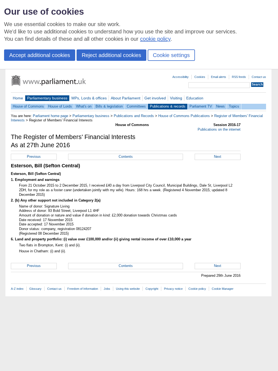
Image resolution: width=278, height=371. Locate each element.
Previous (34, 157)
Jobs (107, 288)
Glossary (35, 288)
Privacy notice (173, 288)
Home (18, 98)
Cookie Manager (222, 288)
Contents (126, 157)
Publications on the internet (219, 129)
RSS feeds (239, 76)
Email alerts (218, 76)
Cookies (199, 76)
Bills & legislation (109, 106)
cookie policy (155, 39)
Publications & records (167, 106)
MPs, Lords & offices (89, 98)
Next (217, 157)
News (220, 106)
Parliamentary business (47, 98)
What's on (83, 106)
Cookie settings (171, 55)
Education (194, 98)
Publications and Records (134, 116)
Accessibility (180, 76)
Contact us (259, 76)
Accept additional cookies (39, 55)
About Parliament (125, 98)
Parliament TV (200, 106)
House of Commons (28, 106)
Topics (234, 106)
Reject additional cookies (111, 55)
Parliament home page (50, 116)
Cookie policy (197, 288)
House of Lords (60, 106)
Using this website (128, 288)
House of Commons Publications (184, 116)
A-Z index (17, 288)
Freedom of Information (82, 288)
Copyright (152, 288)
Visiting (176, 98)
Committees (136, 106)
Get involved (155, 98)
